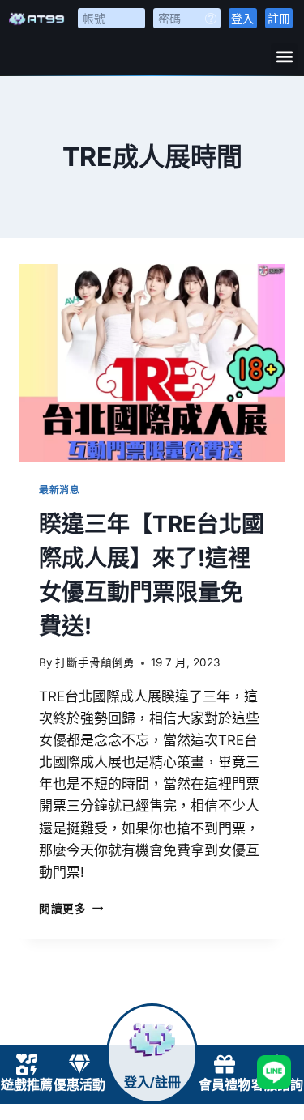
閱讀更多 (71, 908)
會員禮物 (224, 1084)
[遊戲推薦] (26, 1064)
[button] (284, 56)
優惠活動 (79, 1084)
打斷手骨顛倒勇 (95, 662)
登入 (242, 18)
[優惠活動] (79, 1064)
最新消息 (59, 489)
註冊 (279, 18)
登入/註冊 (152, 1082)
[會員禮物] (224, 1064)
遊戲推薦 (27, 1084)
